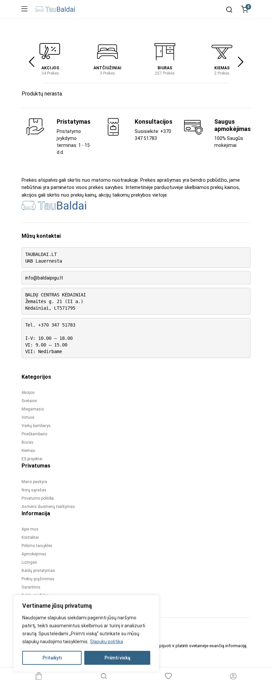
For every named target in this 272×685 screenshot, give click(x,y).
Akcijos (50, 68)
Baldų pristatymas (38, 570)
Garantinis (31, 587)
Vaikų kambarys (36, 425)
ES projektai (32, 459)
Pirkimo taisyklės (37, 545)
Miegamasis (33, 409)
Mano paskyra (34, 481)
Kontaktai (30, 537)
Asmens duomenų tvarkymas (48, 506)
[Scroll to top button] (261, 653)
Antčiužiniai (107, 68)
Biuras (165, 68)
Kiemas (222, 68)
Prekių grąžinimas (38, 579)
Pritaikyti (52, 657)
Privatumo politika (38, 498)
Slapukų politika (106, 641)
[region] (86, 633)
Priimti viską (117, 657)
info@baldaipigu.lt (44, 277)
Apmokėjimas (34, 554)
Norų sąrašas (34, 490)
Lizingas (29, 562)
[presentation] (31, 62)
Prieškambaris (34, 434)
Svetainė (29, 401)
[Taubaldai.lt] (55, 9)
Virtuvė (28, 417)
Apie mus (30, 529)
